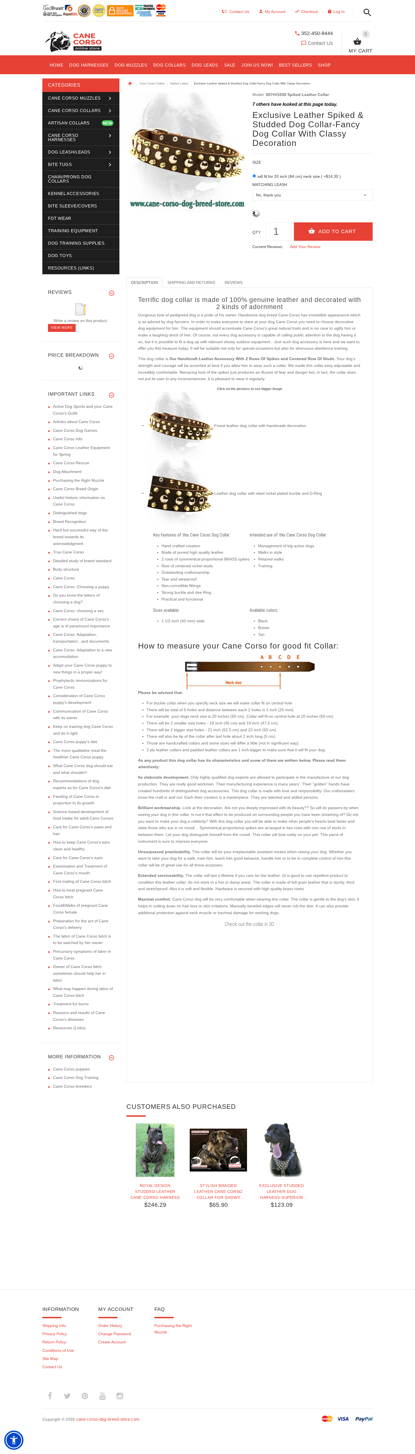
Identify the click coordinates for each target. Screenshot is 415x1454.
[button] (366, 13)
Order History (110, 1325)
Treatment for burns (71, 1004)
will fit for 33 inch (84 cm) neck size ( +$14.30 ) (299, 176)
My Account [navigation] (275, 11)
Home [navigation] (130, 83)
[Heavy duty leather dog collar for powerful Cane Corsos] (180, 493)
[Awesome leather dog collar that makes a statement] (180, 425)
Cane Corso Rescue (71, 463)
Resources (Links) (69, 1028)
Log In (339, 11)
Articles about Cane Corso (76, 421)
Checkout (309, 11)
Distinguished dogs (70, 513)
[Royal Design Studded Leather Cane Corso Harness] (155, 1150)
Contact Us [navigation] (239, 11)
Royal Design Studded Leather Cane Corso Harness (155, 1191)
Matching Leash (269, 184)
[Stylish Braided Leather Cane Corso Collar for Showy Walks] (218, 1150)
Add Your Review (305, 246)
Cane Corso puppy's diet (75, 741)
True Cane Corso (68, 552)
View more (62, 328)
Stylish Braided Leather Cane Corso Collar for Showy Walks (218, 1191)
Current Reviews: (267, 246)
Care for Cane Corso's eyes (78, 857)
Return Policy (54, 1342)
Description (144, 282)
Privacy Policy (54, 1334)
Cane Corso (64, 578)
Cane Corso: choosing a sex (78, 610)
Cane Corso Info (67, 439)
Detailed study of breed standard (82, 561)
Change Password (114, 1334)
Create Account (112, 1342)
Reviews (234, 282)
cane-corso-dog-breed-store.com (107, 1419)
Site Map (50, 1358)
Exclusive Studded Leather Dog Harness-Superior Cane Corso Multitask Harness (281, 1191)
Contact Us (320, 43)
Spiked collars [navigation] (179, 83)
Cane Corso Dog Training (76, 1077)
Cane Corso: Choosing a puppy (81, 586)
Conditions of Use (58, 1350)
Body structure (66, 569)
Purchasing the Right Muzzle (78, 480)
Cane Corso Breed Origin (75, 489)
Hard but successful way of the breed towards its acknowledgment (80, 537)
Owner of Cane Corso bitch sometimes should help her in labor (79, 973)
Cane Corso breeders (72, 1086)
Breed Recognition (69, 521)
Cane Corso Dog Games (75, 430)
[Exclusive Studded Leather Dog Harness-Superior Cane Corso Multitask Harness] (282, 1150)
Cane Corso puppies (71, 1069)
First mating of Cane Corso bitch (82, 881)
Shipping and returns (191, 282)
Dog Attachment (67, 471)
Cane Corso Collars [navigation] (152, 83)
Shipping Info (54, 1325)
